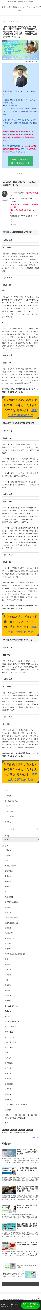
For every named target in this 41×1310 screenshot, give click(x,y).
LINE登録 (13, 224)
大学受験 (30, 1130)
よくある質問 (9, 816)
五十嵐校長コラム (11, 801)
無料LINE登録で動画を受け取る (30, 1305)
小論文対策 (9, 811)
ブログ (7, 806)
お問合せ (8, 822)
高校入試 (6, 1130)
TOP (6, 790)
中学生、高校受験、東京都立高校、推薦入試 (16, 1133)
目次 (18, 174)
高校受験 (14, 1130)
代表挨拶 (8, 796)
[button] (37, 829)
